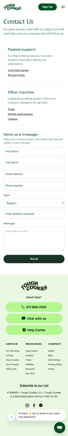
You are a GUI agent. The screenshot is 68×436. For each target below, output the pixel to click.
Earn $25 (30, 373)
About (51, 350)
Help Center (36, 330)
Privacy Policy (55, 364)
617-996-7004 (36, 307)
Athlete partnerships (20, 114)
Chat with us (36, 318)
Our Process (12, 364)
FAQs (47, 29)
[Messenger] (41, 405)
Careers (12, 118)
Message (8, 223)
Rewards (30, 368)
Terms (51, 368)
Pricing (9, 355)
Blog (50, 355)
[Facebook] (34, 405)
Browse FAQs (16, 75)
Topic (6, 195)
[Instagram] (27, 405)
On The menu (12, 350)
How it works (12, 359)
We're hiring (54, 359)
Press (11, 109)
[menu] (63, 6)
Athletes (30, 364)
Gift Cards (11, 368)
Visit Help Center (18, 70)
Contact (29, 355)
